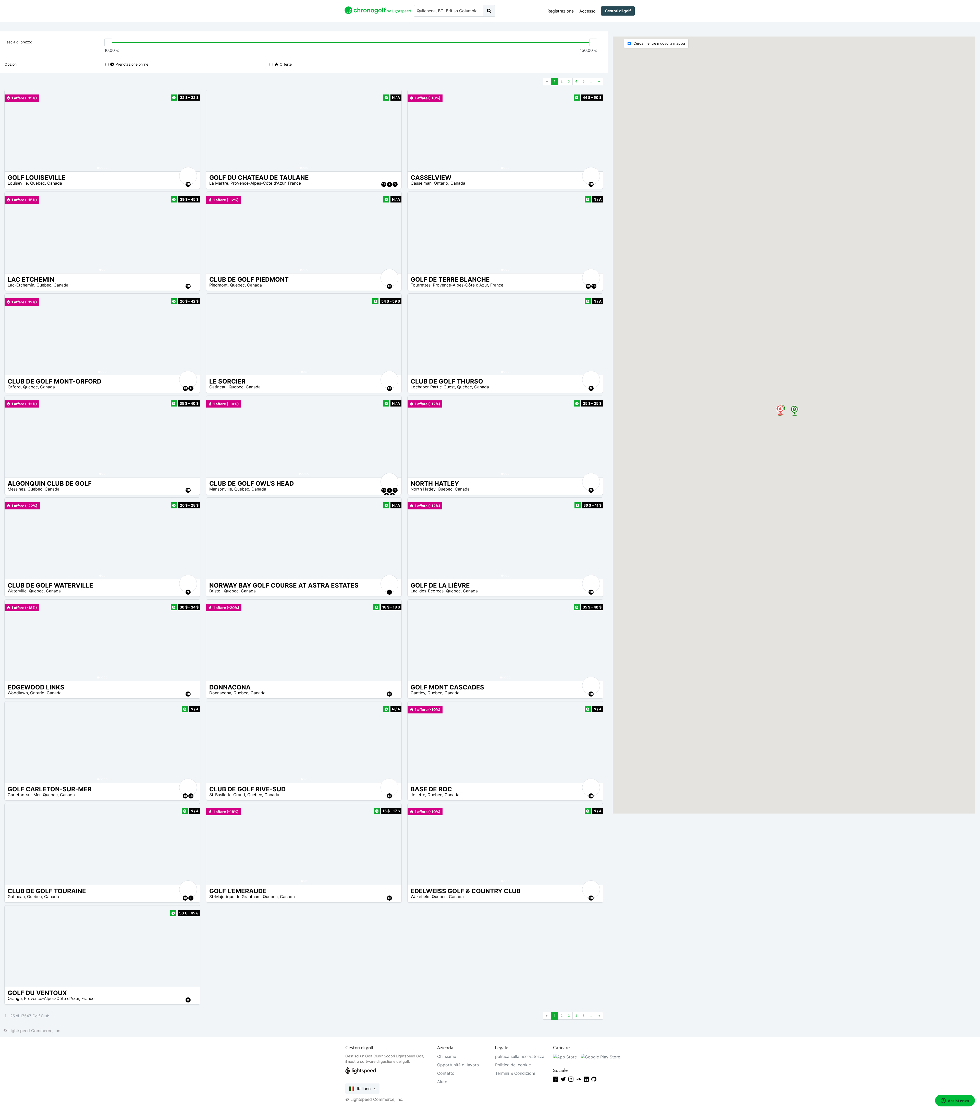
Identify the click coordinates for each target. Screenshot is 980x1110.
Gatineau (217, 386)
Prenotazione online (132, 64)
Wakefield (420, 896)
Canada (54, 183)
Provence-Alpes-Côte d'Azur (258, 183)
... (591, 81)
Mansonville (220, 489)
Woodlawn (18, 692)
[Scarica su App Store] (565, 1056)
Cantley (418, 692)
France (294, 183)
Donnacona (220, 692)
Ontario (441, 183)
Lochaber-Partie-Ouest (433, 386)
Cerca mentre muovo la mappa (658, 43)
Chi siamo (446, 1056)
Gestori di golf (618, 10)
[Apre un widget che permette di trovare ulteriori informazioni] (955, 1101)
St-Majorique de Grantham (235, 896)
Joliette (418, 794)
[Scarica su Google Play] (600, 1056)
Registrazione (560, 11)
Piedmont (218, 285)
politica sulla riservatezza (519, 1056)
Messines (16, 489)
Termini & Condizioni (515, 1073)
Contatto (446, 1073)
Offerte (286, 64)
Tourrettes (421, 285)
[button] (13, 130)
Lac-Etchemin (21, 285)
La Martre (218, 183)
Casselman (421, 183)
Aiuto (442, 1081)
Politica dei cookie (513, 1064)
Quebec (37, 183)
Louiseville (18, 183)
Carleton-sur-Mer (24, 794)
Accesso (587, 11)
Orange (15, 998)
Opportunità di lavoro (458, 1064)
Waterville (17, 590)
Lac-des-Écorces (427, 590)
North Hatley (423, 489)
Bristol (215, 590)
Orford (14, 386)
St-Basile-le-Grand (227, 794)
